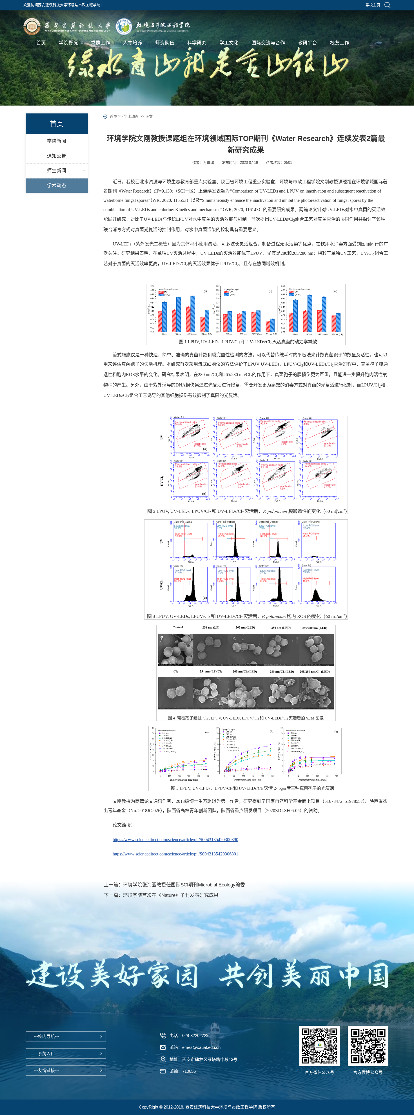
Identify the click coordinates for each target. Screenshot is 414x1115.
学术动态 (131, 116)
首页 (113, 116)
